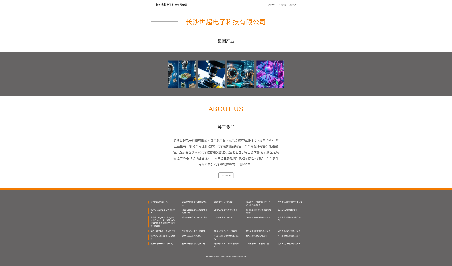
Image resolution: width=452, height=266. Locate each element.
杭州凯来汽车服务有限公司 (193, 231)
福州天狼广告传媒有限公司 (289, 244)
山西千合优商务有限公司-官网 (163, 231)
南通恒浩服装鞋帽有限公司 (193, 244)
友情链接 (292, 5)
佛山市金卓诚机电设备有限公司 (290, 219)
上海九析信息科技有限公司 (225, 210)
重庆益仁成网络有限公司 (288, 210)
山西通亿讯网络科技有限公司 (258, 218)
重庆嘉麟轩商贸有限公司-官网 (194, 218)
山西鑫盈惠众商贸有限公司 (289, 231)
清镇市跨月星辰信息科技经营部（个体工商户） (258, 203)
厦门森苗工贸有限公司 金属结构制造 (258, 211)
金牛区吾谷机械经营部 (159, 202)
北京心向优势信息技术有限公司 (162, 211)
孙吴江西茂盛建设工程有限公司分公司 (194, 211)
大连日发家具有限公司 (223, 218)
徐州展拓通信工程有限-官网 (257, 244)
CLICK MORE (226, 175)
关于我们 (282, 5)
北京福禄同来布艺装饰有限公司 (194, 203)
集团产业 (271, 5)
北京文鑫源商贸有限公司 (256, 236)
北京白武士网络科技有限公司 (258, 231)
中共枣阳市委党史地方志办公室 (162, 237)
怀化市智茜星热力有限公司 (289, 236)
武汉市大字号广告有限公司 (225, 231)
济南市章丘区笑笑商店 (191, 236)
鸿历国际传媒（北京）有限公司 (226, 245)
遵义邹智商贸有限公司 (223, 202)
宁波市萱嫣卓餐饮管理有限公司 (226, 237)
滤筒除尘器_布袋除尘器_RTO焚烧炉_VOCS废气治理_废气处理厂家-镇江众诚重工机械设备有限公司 (163, 222)
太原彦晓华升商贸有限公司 (161, 244)
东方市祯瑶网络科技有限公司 (290, 202)
